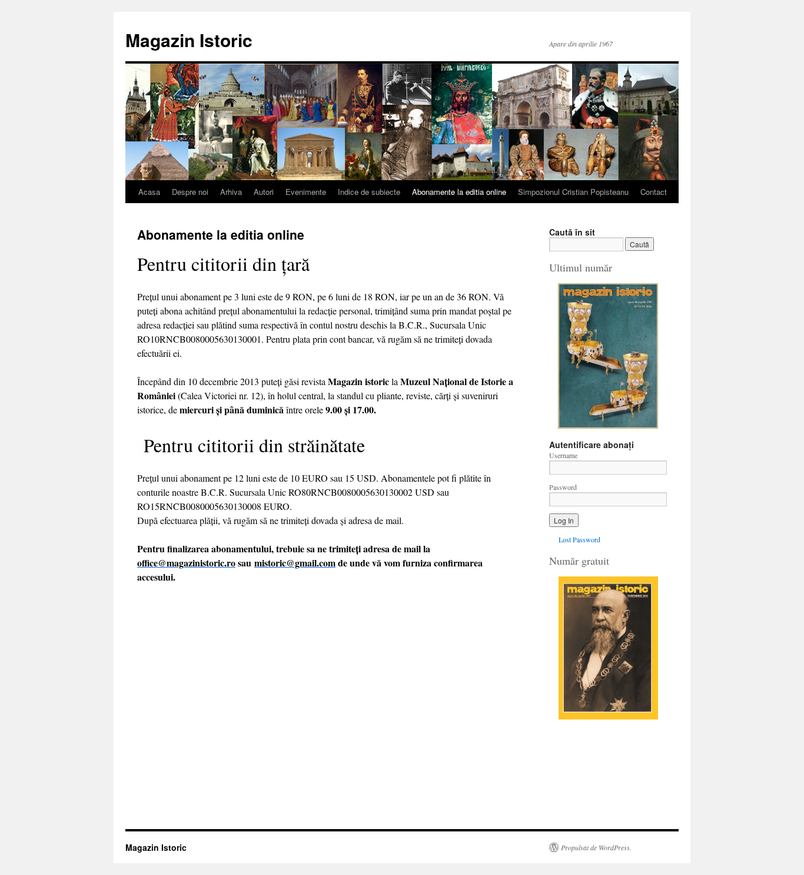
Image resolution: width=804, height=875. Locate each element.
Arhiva (231, 191)
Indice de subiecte (369, 191)
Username (563, 455)
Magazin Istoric (189, 39)
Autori (264, 191)
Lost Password (579, 539)
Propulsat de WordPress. (596, 847)
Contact (653, 191)
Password (563, 487)
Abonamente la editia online (459, 191)
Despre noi (190, 191)
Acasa (149, 191)
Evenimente (305, 191)
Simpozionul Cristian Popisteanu (573, 191)
